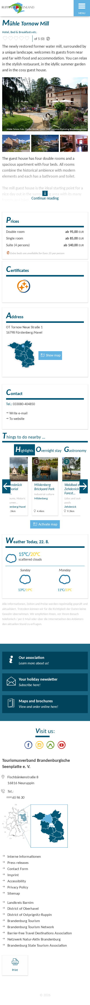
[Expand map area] (83, 454)
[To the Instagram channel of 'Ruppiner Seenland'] (39, 746)
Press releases (18, 863)
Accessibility (16, 881)
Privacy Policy (17, 887)
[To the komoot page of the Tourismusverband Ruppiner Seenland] (50, 746)
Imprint (13, 875)
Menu (81, 13)
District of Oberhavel (23, 909)
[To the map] (35, 828)
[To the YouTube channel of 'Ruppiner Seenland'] (61, 746)
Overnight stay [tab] (48, 450)
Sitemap (13, 893)
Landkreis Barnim (20, 903)
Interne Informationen (24, 857)
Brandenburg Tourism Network (30, 927)
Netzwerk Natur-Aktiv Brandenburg (34, 939)
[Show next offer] (84, 486)
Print (15, 970)
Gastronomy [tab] (75, 450)
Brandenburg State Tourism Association (37, 945)
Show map (53, 355)
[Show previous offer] (6, 486)
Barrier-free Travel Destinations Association (39, 933)
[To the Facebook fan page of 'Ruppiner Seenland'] (28, 746)
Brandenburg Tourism (23, 921)
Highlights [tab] (24, 450)
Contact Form (17, 869)
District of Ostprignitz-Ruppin (29, 915)
